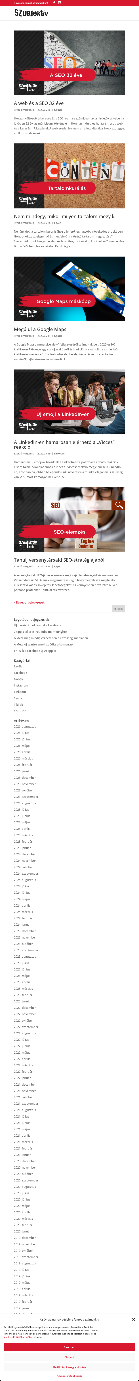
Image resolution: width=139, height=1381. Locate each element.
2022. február (23, 1072)
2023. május (22, 976)
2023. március (23, 989)
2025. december (25, 778)
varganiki (29, 109)
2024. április (22, 905)
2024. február (23, 918)
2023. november (25, 937)
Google (58, 109)
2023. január (22, 1001)
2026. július (21, 733)
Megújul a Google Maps (40, 329)
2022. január (22, 1078)
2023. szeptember (26, 950)
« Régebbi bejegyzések (29, 602)
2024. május (22, 899)
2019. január (22, 1308)
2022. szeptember (26, 1027)
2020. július (21, 1193)
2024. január (22, 925)
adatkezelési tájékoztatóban (18, 1337)
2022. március (23, 1065)
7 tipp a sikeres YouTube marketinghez (40, 632)
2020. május (22, 1206)
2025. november (25, 784)
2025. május (22, 822)
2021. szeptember (26, 1104)
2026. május (22, 746)
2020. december (25, 1161)
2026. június (22, 739)
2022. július (21, 1040)
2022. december (25, 1008)
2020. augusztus (25, 1187)
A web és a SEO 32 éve (39, 103)
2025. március (23, 835)
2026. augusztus (25, 726)
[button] (133, 1319)
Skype (18, 698)
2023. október (23, 944)
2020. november (25, 1167)
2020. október (23, 1174)
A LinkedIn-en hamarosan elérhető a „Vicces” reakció (64, 444)
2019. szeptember (26, 1257)
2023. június (22, 969)
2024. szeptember (26, 874)
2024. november (25, 861)
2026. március (23, 758)
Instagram (21, 685)
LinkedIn (59, 453)
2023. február (23, 995)
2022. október (23, 1021)
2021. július (21, 1116)
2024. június (22, 893)
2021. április (22, 1136)
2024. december (25, 854)
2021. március (23, 1142)
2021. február (23, 1148)
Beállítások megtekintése (69, 1367)
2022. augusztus (25, 1033)
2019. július (21, 1270)
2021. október (23, 1097)
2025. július (21, 810)
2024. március (23, 912)
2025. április (22, 829)
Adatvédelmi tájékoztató (69, 1375)
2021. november (25, 1091)
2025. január (22, 848)
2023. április (22, 982)
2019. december (25, 1238)
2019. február (23, 1302)
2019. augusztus (25, 1263)
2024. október (23, 867)
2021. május (22, 1129)
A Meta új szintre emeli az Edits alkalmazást (43, 644)
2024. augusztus (25, 880)
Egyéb (57, 223)
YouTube (20, 711)
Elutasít (69, 1357)
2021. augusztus (25, 1110)
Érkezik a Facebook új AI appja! (35, 651)
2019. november (25, 1244)
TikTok (18, 705)
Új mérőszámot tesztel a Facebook (37, 625)
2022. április (22, 1059)
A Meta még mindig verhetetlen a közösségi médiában (51, 638)
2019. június (22, 1276)
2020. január (22, 1231)
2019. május (22, 1283)
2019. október (23, 1251)
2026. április (22, 752)
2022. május (22, 1053)
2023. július (21, 963)
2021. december (25, 1084)
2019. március (23, 1295)
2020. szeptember (26, 1180)
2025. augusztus (25, 803)
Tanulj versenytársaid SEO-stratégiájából (59, 560)
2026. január (22, 771)
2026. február (23, 765)
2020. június (22, 1199)
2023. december (25, 931)
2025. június (22, 816)
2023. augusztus (25, 956)
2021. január (22, 1155)
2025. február (23, 842)
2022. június (22, 1046)
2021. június (22, 1123)
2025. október (23, 790)
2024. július (21, 886)
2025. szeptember (26, 797)
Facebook (20, 673)
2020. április (22, 1212)
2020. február (23, 1225)
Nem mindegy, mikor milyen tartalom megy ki (65, 216)
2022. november (25, 1014)
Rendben (69, 1347)
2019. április (22, 1289)
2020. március (23, 1219)
